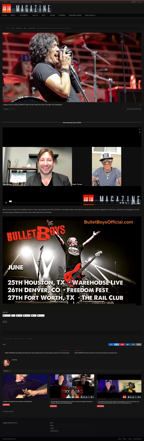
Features (4, 15)
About (51, 422)
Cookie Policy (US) (54, 431)
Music (43, 15)
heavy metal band (7, 338)
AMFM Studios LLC (90, 15)
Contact (52, 428)
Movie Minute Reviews (75, 15)
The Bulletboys (30, 338)
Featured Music (130, 109)
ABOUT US (35, 15)
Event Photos (7, 399)
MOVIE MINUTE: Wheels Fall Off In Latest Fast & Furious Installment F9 (96, 353)
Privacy (51, 425)
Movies (13, 15)
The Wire (52, 15)
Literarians (62, 15)
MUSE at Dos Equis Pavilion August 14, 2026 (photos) (18, 401)
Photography (24, 15)
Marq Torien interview (19, 338)
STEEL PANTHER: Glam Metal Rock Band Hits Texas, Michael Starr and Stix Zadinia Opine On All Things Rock (37, 353)
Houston (136, 109)
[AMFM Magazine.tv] (26, 8)
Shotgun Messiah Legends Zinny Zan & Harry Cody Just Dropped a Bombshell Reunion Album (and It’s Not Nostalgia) (72, 402)
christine (6, 109)
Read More (6, 404)
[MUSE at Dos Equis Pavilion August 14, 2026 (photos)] (25, 386)
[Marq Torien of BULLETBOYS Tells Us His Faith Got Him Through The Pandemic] (72, 67)
